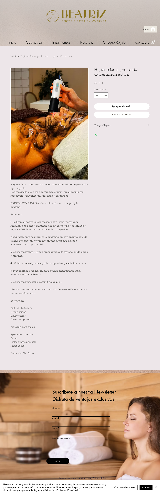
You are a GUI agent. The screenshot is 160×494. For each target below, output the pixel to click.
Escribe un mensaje (61, 438)
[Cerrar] (156, 487)
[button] (34, 42)
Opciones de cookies (124, 487)
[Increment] (106, 95)
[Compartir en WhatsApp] (96, 135)
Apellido (56, 418)
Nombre (56, 408)
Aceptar (146, 487)
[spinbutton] (101, 95)
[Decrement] (97, 95)
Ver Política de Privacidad (65, 490)
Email (54, 428)
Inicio (14, 56)
